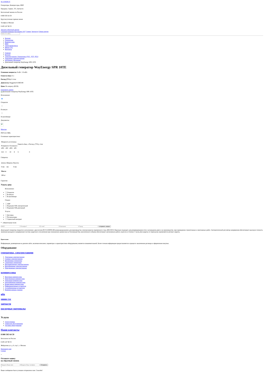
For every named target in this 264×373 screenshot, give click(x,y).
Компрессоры (10, 42)
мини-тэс (6, 299)
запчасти (6, 303)
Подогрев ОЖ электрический (17, 206)
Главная (8, 53)
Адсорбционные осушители (15, 288)
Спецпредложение (7, 31)
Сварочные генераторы (13, 262)
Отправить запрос (7, 90)
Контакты (8, 49)
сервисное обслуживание (14, 323)
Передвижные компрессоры (15, 279)
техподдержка (10, 322)
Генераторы (9, 40)
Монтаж (4, 129)
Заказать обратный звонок (10, 30)
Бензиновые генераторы (13, 261)
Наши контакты (10, 330)
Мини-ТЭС (9, 47)
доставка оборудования (13, 325)
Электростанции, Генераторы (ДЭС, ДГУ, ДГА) (21, 56)
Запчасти (35, 31)
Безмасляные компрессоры (14, 284)
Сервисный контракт (14, 219)
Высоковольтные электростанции (17, 264)
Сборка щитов (43, 31)
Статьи (3, 351)
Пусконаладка (12, 217)
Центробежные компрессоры (15, 282)
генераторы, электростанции (17, 252)
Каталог (8, 38)
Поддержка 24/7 (20, 31)
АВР (8, 204)
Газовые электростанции (13, 259)
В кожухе (10, 194)
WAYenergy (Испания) (13, 60)
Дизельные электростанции (14, 58)
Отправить (44, 365)
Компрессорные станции (13, 290)
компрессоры (8, 272)
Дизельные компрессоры (13, 280)
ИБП (6, 44)
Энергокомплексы (11, 46)
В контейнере (12, 196)
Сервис (28, 31)
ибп (3, 294)
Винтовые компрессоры (13, 277)
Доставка (10, 215)
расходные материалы (13, 308)
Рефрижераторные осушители (15, 286)
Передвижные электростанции (16, 268)
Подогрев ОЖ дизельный (16, 208)
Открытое (10, 192)
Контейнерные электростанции (16, 266)
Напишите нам (6, 349)
